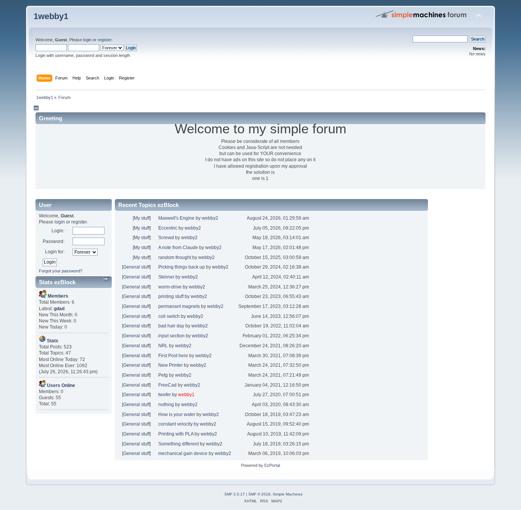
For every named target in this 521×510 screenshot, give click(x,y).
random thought (174, 257)
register (104, 39)
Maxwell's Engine (176, 218)
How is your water (176, 414)
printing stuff (170, 296)
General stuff (136, 267)
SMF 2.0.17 (234, 494)
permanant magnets (179, 306)
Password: (53, 241)
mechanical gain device (182, 453)
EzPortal (272, 465)
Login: (57, 230)
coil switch (169, 316)
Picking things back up (181, 267)
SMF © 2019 (259, 494)
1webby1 (51, 16)
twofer (164, 394)
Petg (163, 375)
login (87, 39)
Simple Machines (287, 494)
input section (171, 335)
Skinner (166, 277)
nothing (166, 404)
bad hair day (171, 326)
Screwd (166, 237)
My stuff (142, 218)
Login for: (54, 251)
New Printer (170, 365)
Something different (178, 444)
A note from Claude (178, 247)
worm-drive (170, 287)
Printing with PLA (175, 434)
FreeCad (167, 385)
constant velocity (175, 424)
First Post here (173, 355)
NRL (163, 345)
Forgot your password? (60, 271)
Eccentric (167, 228)
